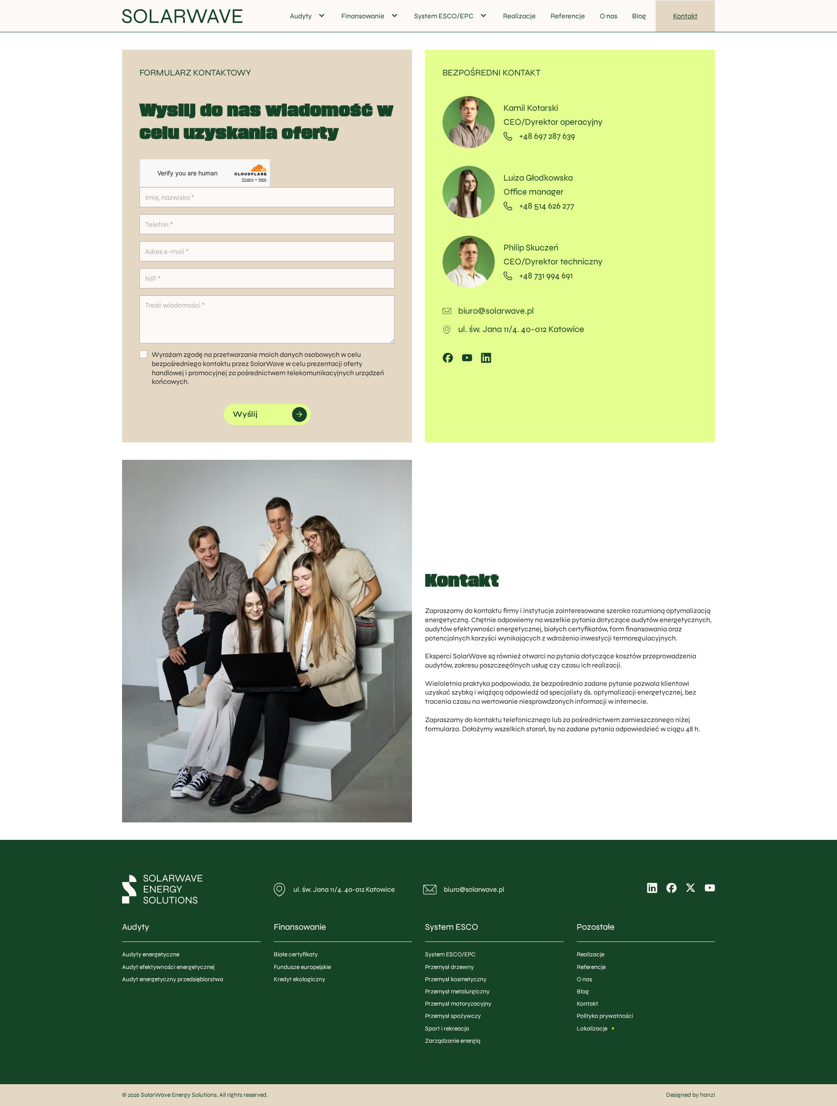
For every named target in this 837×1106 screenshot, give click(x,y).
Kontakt (685, 16)
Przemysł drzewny (449, 967)
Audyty (301, 16)
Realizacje (519, 16)
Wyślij (245, 414)
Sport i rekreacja (447, 1028)
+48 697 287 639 (547, 135)
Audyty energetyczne (150, 954)
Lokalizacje (592, 1028)
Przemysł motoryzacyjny (458, 1003)
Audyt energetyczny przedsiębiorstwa (172, 979)
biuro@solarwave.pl (496, 310)
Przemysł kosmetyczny (456, 979)
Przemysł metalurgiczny (457, 991)
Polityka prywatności (605, 1016)
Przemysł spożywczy (453, 1016)
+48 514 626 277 (546, 205)
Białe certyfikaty (296, 954)
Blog (639, 16)
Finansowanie (362, 16)
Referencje (568, 16)
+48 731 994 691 (546, 275)
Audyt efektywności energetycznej (168, 967)
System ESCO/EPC (443, 16)
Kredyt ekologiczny (299, 979)
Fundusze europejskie (302, 967)
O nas (608, 16)
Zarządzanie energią (452, 1040)
